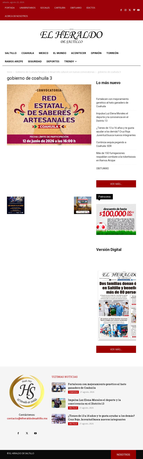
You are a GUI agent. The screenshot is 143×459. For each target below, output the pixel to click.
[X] (130, 10)
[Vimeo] (134, 10)
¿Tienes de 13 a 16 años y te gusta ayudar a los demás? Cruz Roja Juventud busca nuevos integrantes (116, 131)
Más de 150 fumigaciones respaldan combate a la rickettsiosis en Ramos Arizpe (116, 157)
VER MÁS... (116, 183)
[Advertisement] (49, 170)
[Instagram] (125, 10)
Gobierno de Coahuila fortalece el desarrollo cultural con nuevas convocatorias (55, 71)
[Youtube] (138, 10)
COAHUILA (73, 392)
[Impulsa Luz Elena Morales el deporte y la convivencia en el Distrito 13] (59, 403)
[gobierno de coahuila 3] (49, 144)
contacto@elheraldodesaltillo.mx (27, 418)
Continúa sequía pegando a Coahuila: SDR (111, 144)
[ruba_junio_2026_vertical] (116, 234)
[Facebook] (121, 10)
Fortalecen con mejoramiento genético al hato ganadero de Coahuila (112, 103)
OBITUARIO (102, 168)
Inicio (9, 71)
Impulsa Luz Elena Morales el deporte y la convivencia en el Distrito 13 (112, 117)
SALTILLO (73, 408)
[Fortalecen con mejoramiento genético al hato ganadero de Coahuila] (59, 387)
